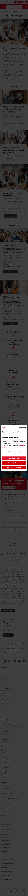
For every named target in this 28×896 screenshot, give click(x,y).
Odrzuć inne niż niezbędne (14, 467)
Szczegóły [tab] (11, 432)
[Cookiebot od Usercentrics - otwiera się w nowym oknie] (19, 428)
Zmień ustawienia (13, 462)
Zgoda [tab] (4, 432)
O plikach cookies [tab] (21, 432)
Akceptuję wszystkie (14, 458)
